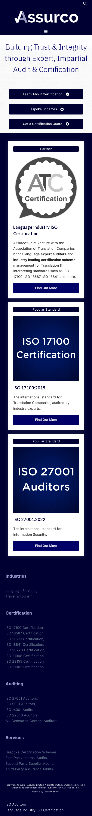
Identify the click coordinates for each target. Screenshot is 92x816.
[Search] (84, 3)
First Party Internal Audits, (27, 758)
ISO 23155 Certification (25, 661)
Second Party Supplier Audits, (30, 763)
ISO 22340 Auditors (22, 715)
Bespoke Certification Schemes (31, 752)
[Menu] (45, 31)
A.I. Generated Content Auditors (31, 721)
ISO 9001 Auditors (20, 704)
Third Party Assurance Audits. (30, 769)
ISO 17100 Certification (24, 627)
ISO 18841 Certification (24, 644)
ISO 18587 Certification (24, 633)
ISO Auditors (16, 804)
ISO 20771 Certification (24, 639)
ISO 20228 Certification (25, 650)
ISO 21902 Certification (25, 667)
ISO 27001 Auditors (21, 698)
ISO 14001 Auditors (21, 709)
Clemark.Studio (51, 791)
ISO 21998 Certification (25, 656)
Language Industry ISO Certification (35, 810)
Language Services (21, 591)
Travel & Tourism (19, 596)
